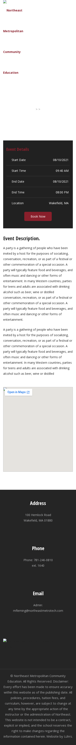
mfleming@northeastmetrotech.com (38, 611)
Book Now (38, 216)
